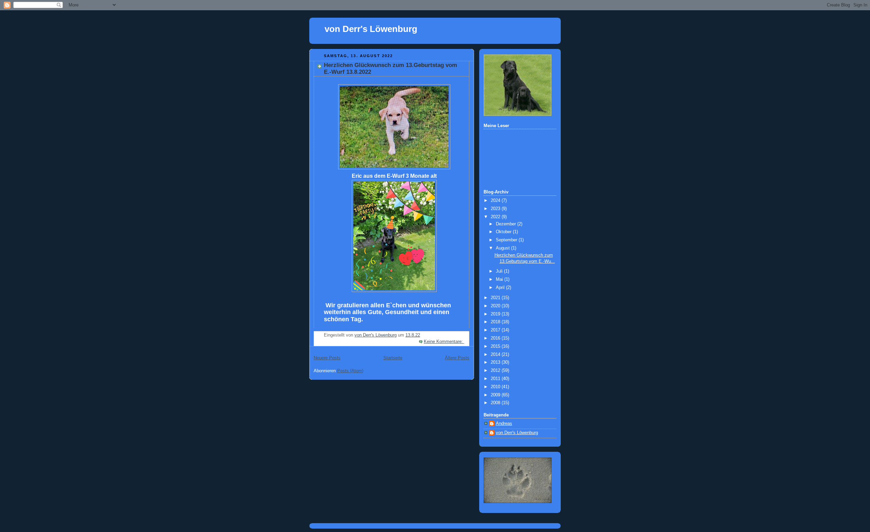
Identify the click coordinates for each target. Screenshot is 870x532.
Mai (500, 279)
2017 (496, 330)
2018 (496, 322)
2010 (496, 386)
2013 (496, 362)
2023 (496, 208)
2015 (496, 346)
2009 (496, 395)
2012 (496, 370)
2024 (496, 200)
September (507, 240)
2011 (496, 378)
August (503, 248)
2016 (496, 338)
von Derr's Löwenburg (371, 29)
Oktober (504, 231)
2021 (496, 297)
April (501, 287)
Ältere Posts (457, 358)
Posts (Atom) (350, 370)
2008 (496, 402)
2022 (496, 216)
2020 (496, 306)
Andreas (504, 423)
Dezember (506, 224)
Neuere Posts (327, 358)
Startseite (392, 358)
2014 (496, 354)
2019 (496, 314)
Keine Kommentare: (444, 341)
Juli (500, 271)
